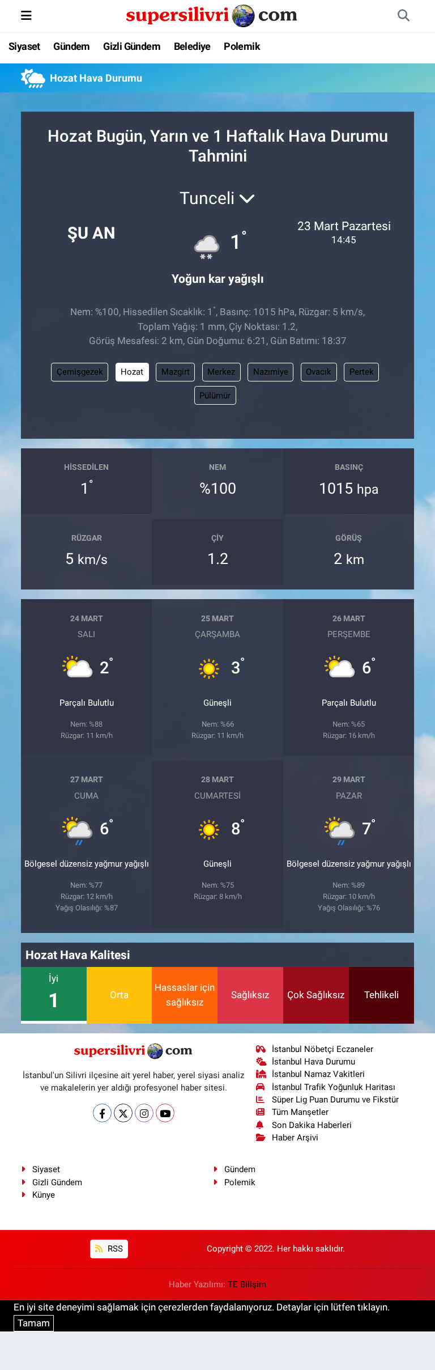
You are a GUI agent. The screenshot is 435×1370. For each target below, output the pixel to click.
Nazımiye (270, 372)
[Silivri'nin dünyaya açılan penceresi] (212, 15)
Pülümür (215, 396)
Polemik (242, 46)
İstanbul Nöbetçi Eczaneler (322, 1049)
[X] (123, 1113)
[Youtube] (165, 1113)
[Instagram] (144, 1113)
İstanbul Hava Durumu (313, 1062)
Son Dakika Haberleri (312, 1125)
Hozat (132, 372)
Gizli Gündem (131, 46)
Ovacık (318, 372)
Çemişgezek (80, 372)
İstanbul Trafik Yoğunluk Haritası (333, 1087)
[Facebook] (102, 1113)
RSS (114, 1249)
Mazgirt (175, 372)
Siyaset (24, 46)
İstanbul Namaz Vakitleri (318, 1074)
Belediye (192, 46)
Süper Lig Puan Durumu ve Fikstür (335, 1100)
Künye (43, 1195)
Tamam (34, 1323)
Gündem (71, 46)
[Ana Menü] (26, 15)
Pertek (361, 372)
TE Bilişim (247, 1284)
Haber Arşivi (295, 1138)
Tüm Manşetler (300, 1112)
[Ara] (403, 16)
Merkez (221, 372)
